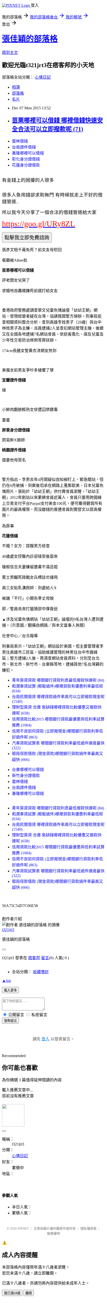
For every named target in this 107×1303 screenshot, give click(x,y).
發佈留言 (10, 1021)
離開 (28, 1293)
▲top (6, 980)
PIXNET (23, 1228)
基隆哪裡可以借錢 (28, 153)
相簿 (16, 87)
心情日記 (43, 77)
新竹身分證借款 (26, 775)
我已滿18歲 (12, 1293)
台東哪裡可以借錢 (28, 769)
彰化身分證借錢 (26, 159)
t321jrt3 (8, 930)
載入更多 (10, 990)
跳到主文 (10, 52)
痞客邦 (34, 958)
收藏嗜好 (41, 972)
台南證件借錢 (24, 147)
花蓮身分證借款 (26, 165)
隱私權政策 (88, 1228)
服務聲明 (53, 1233)
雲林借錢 (20, 141)
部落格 (18, 93)
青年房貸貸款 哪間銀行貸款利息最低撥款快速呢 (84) (58, 680)
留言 (45, 958)
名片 (16, 99)
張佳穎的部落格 (30, 38)
